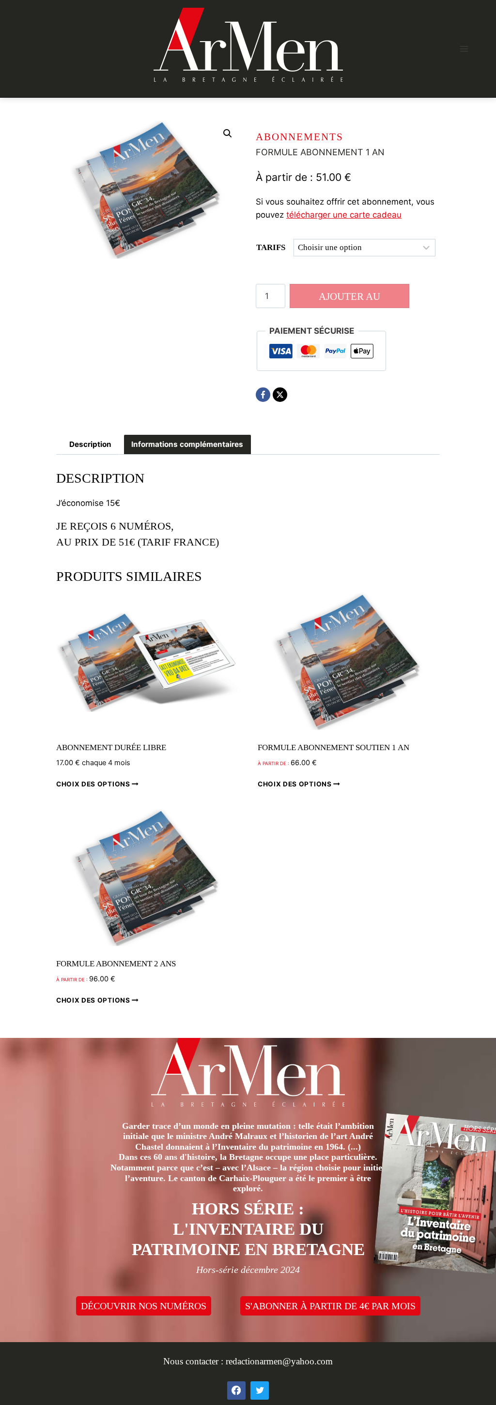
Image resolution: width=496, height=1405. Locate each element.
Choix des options (94, 784)
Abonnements (299, 137)
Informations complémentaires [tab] (187, 444)
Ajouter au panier (349, 299)
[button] (227, 133)
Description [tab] (90, 444)
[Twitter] (259, 1390)
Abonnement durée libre (111, 747)
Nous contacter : (194, 1361)
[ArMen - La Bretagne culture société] (248, 44)
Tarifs (270, 247)
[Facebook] (263, 394)
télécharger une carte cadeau (344, 215)
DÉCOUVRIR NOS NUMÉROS (143, 1306)
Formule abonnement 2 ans (116, 963)
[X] (280, 394)
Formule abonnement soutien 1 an (333, 747)
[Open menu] (464, 48)
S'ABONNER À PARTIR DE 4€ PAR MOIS (330, 1306)
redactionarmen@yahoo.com (279, 1361)
